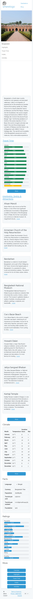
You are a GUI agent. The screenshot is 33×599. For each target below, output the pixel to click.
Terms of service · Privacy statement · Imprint (16, 594)
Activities (4, 58)
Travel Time (5, 51)
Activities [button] (16, 586)
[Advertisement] (16, 77)
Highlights (5, 47)
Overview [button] (16, 570)
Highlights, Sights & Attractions (12, 197)
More (16, 191)
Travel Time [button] (16, 578)
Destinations (24, 3)
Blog (22, 7)
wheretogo (9, 6)
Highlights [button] (17, 574)
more (18, 219)
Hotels (4, 54)
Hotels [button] (16, 582)
